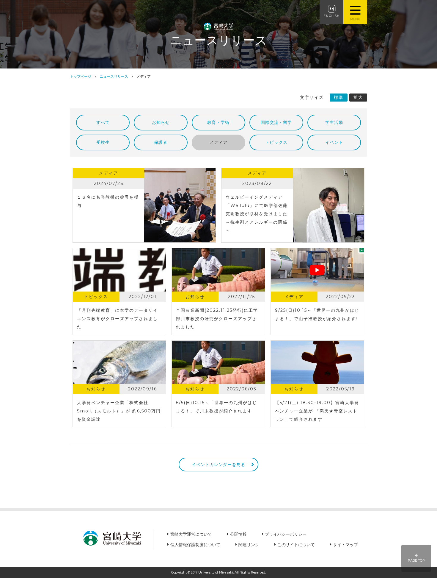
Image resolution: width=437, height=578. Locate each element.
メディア (218, 142)
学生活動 (334, 122)
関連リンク (248, 544)
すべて (103, 122)
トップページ (80, 76)
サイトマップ (345, 544)
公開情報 (238, 534)
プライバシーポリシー (285, 534)
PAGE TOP (416, 561)
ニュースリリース (114, 76)
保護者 (160, 142)
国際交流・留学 (276, 122)
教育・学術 (218, 122)
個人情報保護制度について (195, 544)
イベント (334, 142)
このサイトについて (296, 544)
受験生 (103, 142)
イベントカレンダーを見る (218, 464)
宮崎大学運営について (191, 534)
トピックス (276, 142)
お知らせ (161, 122)
